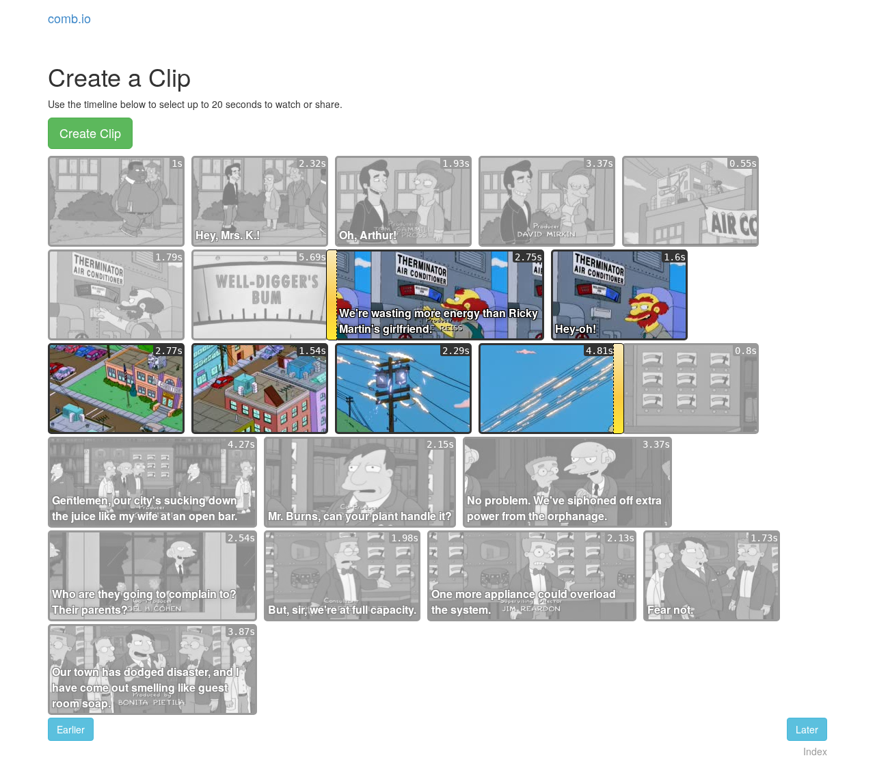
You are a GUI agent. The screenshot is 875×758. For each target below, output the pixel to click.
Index (815, 751)
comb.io (69, 18)
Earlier (71, 729)
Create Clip (90, 132)
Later (807, 729)
